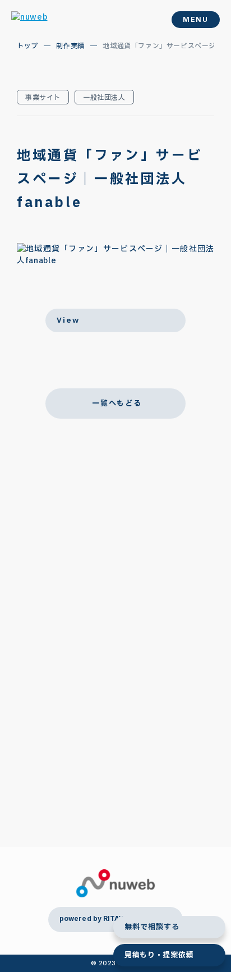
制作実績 (70, 46)
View (68, 320)
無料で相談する (151, 927)
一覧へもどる (117, 403)
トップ (27, 46)
